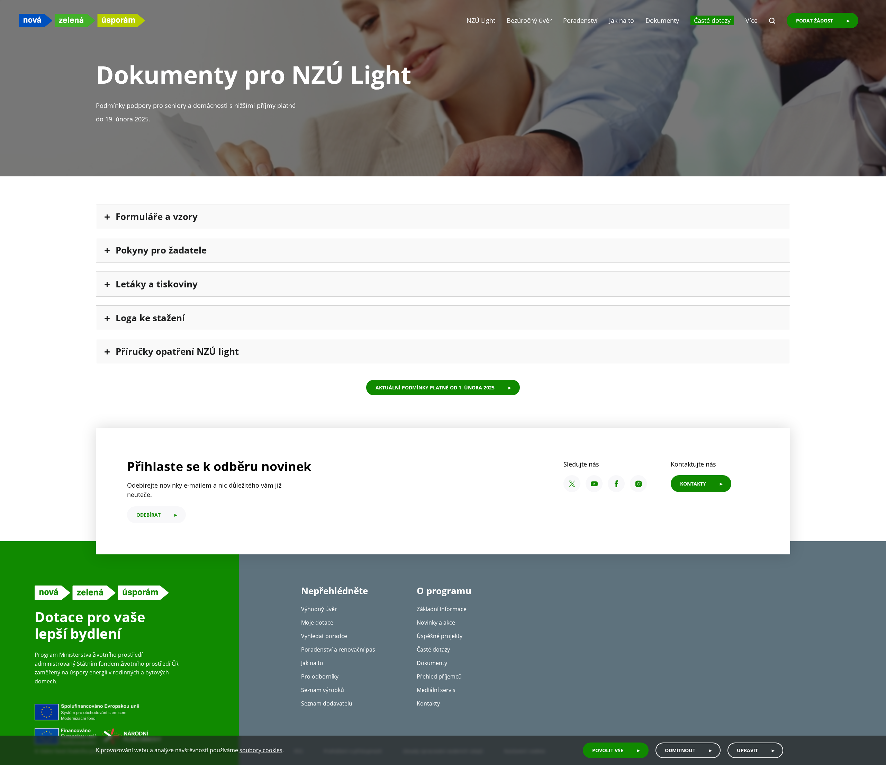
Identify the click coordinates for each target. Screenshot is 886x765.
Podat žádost (814, 20)
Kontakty (428, 703)
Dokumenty (662, 20)
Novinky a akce (436, 622)
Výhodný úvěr (319, 609)
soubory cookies (260, 750)
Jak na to (621, 20)
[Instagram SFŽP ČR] (638, 483)
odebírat (148, 514)
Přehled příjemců (439, 676)
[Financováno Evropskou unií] (130, 724)
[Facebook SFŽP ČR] (616, 483)
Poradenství (580, 20)
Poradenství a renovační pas (338, 649)
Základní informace (442, 609)
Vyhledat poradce (324, 636)
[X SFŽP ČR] (571, 483)
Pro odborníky (319, 676)
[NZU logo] (82, 20)
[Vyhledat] (772, 21)
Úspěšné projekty (439, 636)
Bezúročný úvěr (529, 20)
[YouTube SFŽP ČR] (594, 483)
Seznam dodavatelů (326, 703)
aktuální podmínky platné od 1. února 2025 (435, 387)
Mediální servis (436, 690)
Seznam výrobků (322, 690)
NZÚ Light (481, 20)
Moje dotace (317, 622)
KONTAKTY (693, 483)
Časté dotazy (712, 20)
